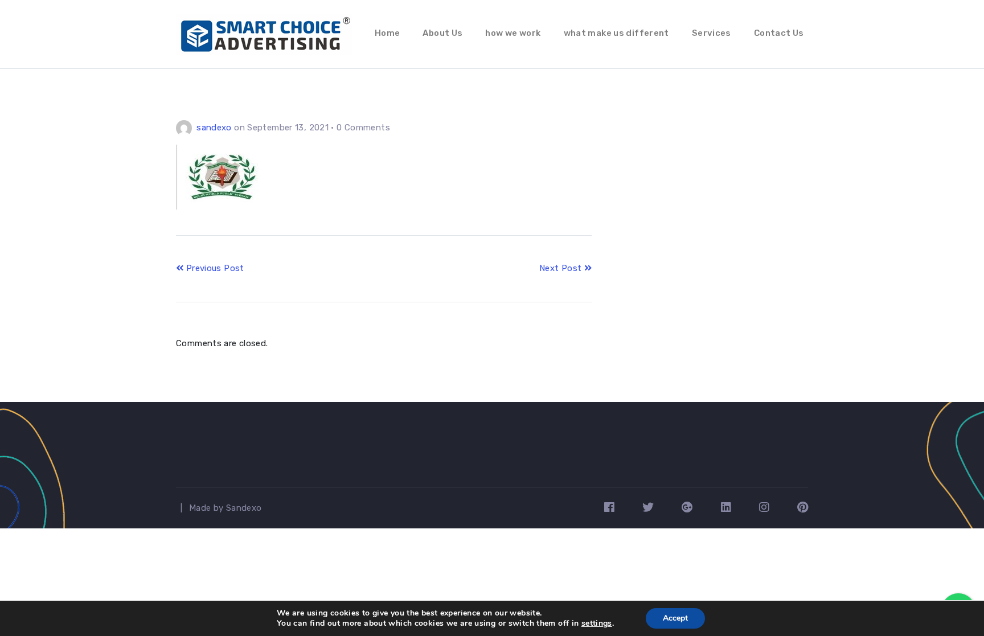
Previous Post (213, 268)
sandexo (214, 127)
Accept (675, 618)
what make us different (616, 33)
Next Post (561, 268)
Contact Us (779, 33)
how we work (512, 33)
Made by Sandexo (225, 508)
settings (596, 623)
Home (387, 33)
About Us (442, 33)
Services (711, 33)
